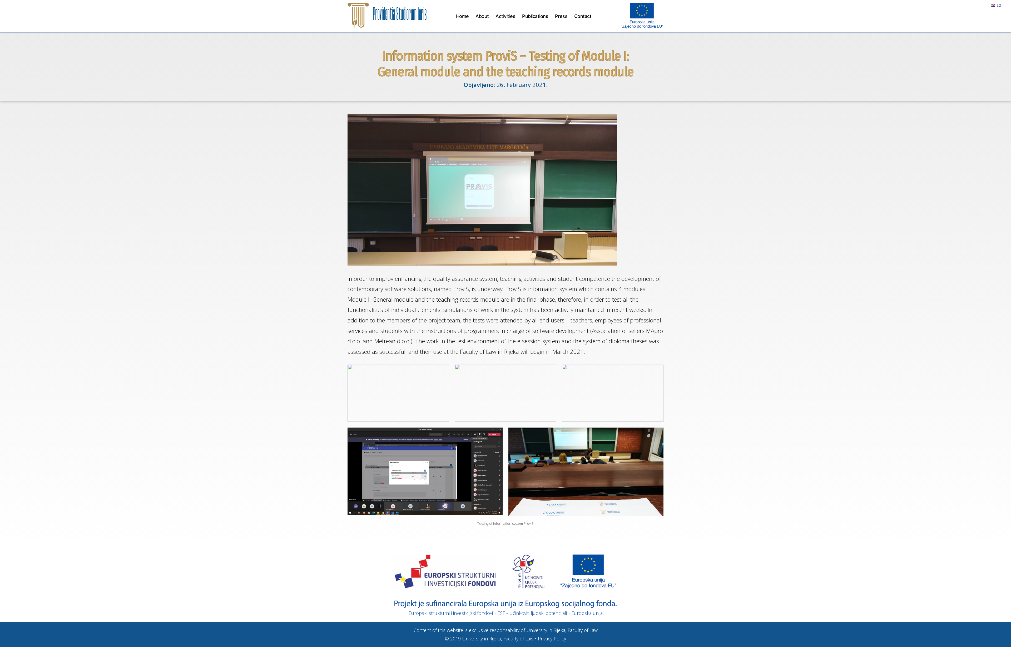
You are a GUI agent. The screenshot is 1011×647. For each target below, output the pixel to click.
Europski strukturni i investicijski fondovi (451, 613)
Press (561, 16)
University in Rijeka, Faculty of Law (497, 638)
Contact (583, 16)
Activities (505, 16)
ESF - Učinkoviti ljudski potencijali (532, 613)
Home (462, 16)
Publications (535, 16)
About (482, 16)
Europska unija (587, 613)
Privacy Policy (552, 638)
